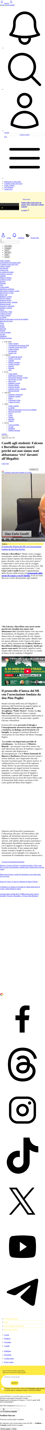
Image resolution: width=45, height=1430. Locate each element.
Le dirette (3, 317)
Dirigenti (3, 283)
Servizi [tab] (7, 257)
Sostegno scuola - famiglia (8, 302)
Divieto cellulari (5, 298)
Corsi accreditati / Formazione (14, 1326)
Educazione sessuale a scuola (9, 291)
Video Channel (5, 261)
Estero (2, 310)
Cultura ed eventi (5, 313)
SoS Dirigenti (8, 187)
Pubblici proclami (6, 338)
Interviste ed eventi (6, 321)
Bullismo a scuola (6, 296)
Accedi (6, 132)
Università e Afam (6, 312)
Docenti (2, 281)
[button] (24, 28)
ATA (1, 285)
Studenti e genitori (6, 308)
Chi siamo (7, 1342)
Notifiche (7, 1338)
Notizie (2, 327)
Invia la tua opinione (11, 1330)
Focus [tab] (7, 250)
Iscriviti (14, 1383)
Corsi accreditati (5, 332)
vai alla (8, 1411)
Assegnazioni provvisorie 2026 (10, 262)
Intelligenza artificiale (7, 289)
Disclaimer (7, 1355)
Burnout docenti (5, 304)
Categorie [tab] (8, 248)
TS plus (2, 334)
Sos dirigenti (4, 268)
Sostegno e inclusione (7, 306)
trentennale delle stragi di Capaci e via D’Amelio (22, 574)
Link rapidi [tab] (8, 246)
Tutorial (2, 330)
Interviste (3, 329)
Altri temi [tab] (7, 252)
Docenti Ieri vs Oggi (7, 293)
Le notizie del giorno (7, 272)
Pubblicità (3, 336)
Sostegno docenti (5, 300)
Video (6, 1322)
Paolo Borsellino (18, 862)
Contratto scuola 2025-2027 (13, 183)
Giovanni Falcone (7, 862)
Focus (2, 323)
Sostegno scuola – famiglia (17, 389)
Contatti (6, 1346)
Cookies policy (9, 1358)
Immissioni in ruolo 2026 (12, 182)
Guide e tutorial (9, 185)
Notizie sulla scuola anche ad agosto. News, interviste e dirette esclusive (32, 205)
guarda (24, 210)
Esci (5, 137)
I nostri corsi (8, 189)
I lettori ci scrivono (6, 274)
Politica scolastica (6, 278)
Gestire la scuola (5, 279)
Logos (2, 325)
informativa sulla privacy (36, 1388)
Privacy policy (9, 1362)
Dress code (3, 295)
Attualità (3, 276)
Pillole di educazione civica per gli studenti (14, 319)
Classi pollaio (4, 287)
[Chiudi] (1, 240)
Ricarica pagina (5, 1429)
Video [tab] (6, 255)
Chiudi (14, 1429)
